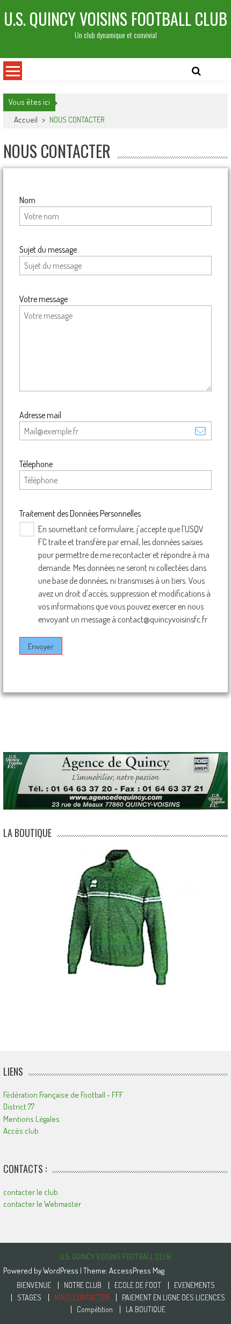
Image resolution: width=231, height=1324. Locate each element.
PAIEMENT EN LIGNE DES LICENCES (173, 1297)
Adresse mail (40, 415)
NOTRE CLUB (83, 1285)
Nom (27, 200)
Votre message (43, 299)
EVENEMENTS (194, 1285)
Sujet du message (48, 249)
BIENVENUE (34, 1285)
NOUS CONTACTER (81, 1297)
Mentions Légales (31, 1119)
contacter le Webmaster (42, 1204)
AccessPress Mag (136, 1270)
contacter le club (30, 1192)
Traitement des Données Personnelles (80, 513)
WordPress (61, 1270)
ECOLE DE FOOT (137, 1285)
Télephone (36, 464)
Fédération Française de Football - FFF (63, 1095)
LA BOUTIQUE (145, 1309)
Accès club (21, 1131)
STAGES (29, 1297)
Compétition (95, 1309)
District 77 (18, 1106)
